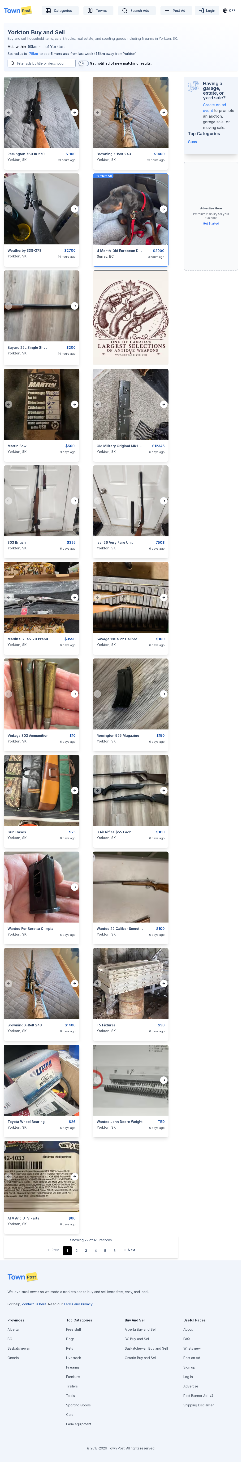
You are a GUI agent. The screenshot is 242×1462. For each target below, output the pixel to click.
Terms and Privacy (78, 1304)
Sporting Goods (78, 1405)
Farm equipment (78, 1424)
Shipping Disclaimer (198, 1405)
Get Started (211, 223)
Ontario (13, 1358)
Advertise (190, 1386)
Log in (188, 1377)
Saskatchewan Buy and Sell (146, 1348)
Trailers (72, 1386)
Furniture (73, 1377)
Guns (192, 141)
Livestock (73, 1358)
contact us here (34, 1304)
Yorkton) (130, 54)
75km (33, 54)
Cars (69, 1415)
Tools (70, 1396)
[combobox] (35, 46)
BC (10, 1339)
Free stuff (73, 1329)
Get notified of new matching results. (121, 63)
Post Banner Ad (195, 1396)
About (188, 1329)
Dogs (70, 1339)
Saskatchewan (19, 1348)
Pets (69, 1348)
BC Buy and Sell (137, 1339)
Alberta (13, 1329)
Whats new (192, 1348)
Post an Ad (191, 1358)
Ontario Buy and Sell (140, 1358)
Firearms (72, 1367)
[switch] (83, 63)
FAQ (186, 1339)
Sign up (189, 1367)
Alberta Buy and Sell (140, 1329)
